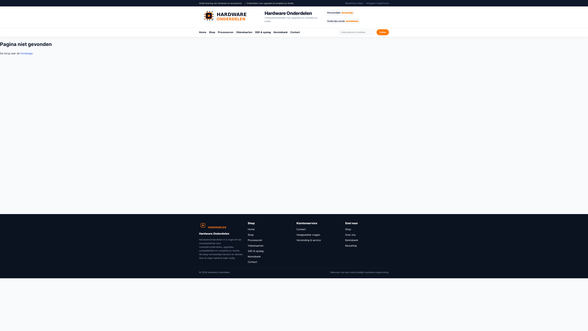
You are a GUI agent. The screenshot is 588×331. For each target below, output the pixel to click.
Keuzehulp (351, 245)
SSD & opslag (263, 32)
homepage (26, 53)
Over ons (350, 234)
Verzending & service (308, 240)
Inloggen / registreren (377, 3)
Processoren (225, 32)
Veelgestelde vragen (308, 234)
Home (202, 32)
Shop (212, 32)
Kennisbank (281, 32)
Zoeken (382, 32)
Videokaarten (244, 32)
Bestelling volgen (354, 3)
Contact (295, 32)
